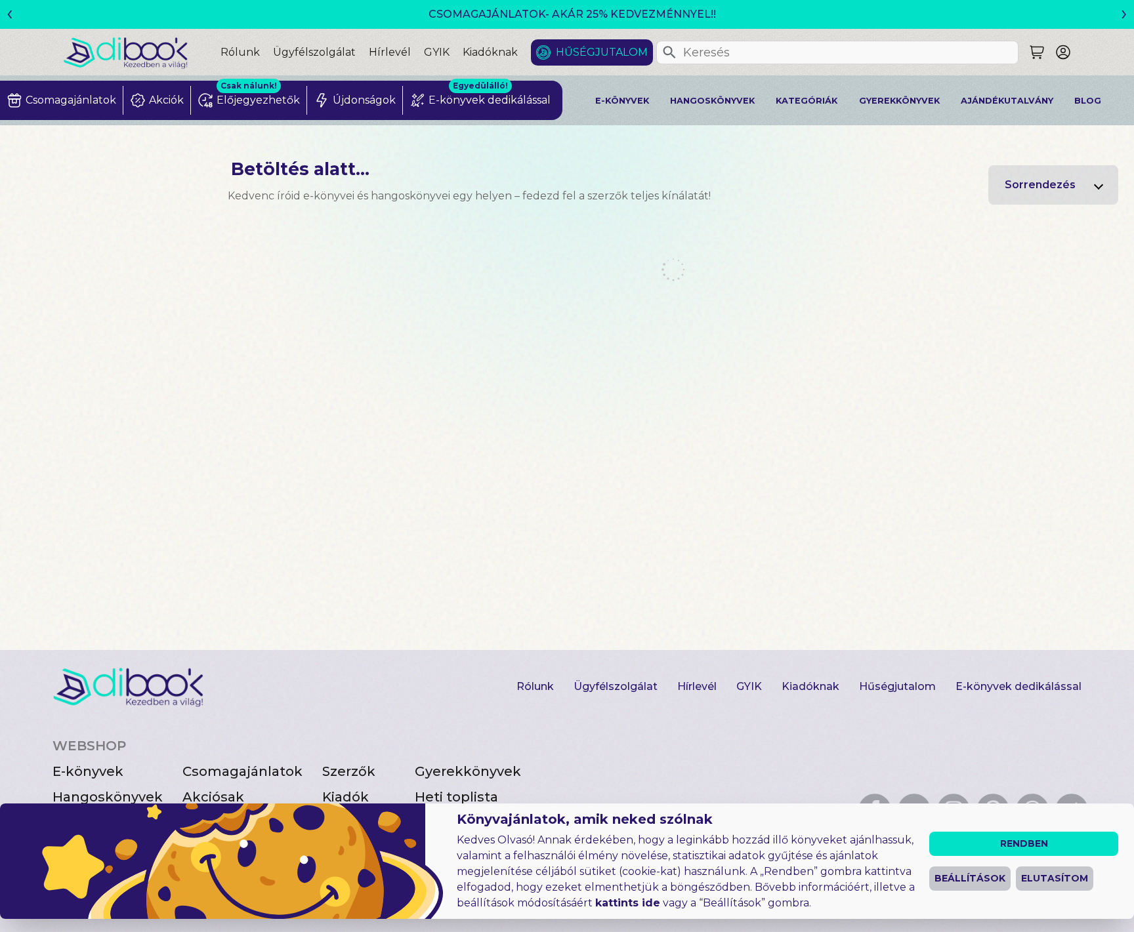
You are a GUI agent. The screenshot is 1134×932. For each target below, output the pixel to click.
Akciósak (213, 797)
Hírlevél (390, 52)
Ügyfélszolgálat (314, 52)
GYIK (437, 52)
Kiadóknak (490, 52)
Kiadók (345, 797)
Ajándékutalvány (1007, 101)
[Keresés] (669, 52)
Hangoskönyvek (712, 101)
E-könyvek (622, 101)
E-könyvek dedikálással (1019, 686)
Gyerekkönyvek (899, 101)
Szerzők (348, 771)
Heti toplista (456, 797)
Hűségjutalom (602, 52)
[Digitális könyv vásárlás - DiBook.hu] (141, 52)
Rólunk (240, 52)
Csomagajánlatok (242, 771)
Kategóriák (806, 101)
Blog (1087, 101)
